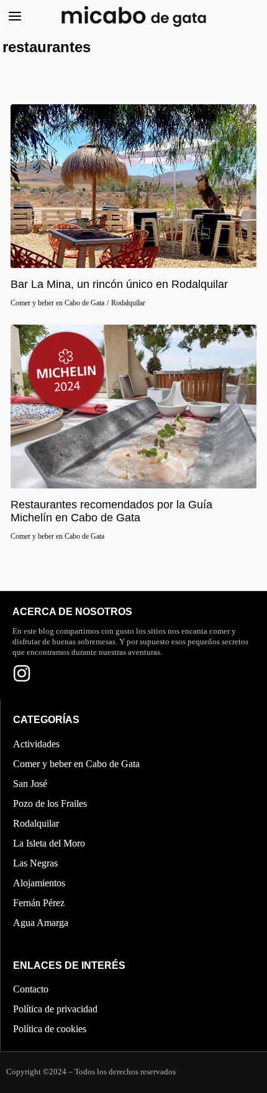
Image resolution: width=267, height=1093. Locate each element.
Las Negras (35, 863)
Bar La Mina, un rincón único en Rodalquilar (119, 284)
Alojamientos (39, 883)
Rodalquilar (128, 303)
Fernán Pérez (39, 902)
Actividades (36, 744)
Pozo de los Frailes (50, 803)
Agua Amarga (40, 922)
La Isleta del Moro (49, 843)
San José (30, 783)
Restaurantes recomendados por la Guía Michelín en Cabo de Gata (111, 511)
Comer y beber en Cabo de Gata (57, 303)
